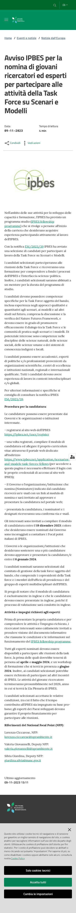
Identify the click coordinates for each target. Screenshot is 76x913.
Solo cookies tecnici (38, 870)
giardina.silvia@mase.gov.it (22, 760)
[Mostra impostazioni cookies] (72, 456)
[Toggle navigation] (6, 19)
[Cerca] (55, 5)
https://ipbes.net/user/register (26, 434)
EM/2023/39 (34, 246)
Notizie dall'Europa (53, 38)
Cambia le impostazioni (38, 894)
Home (8, 38)
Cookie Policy (18, 858)
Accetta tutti (38, 882)
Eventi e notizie (26, 38)
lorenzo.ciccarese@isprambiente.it (28, 737)
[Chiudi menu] (63, 7)
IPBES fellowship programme (51, 641)
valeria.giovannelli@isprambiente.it (28, 748)
